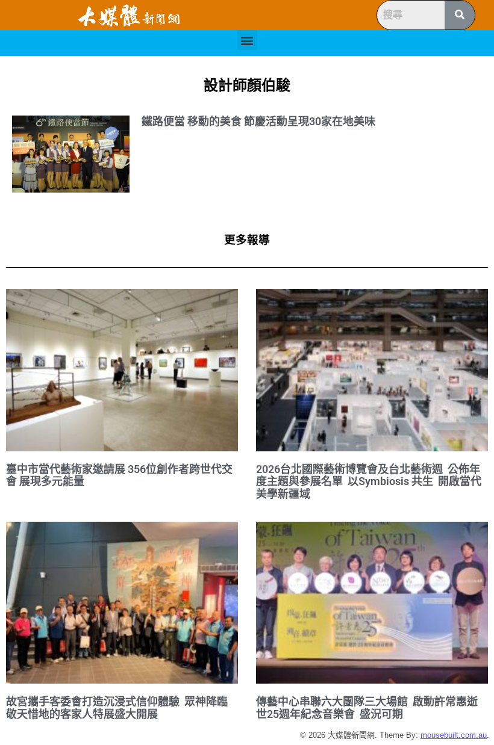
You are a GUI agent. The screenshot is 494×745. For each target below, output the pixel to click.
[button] (247, 40)
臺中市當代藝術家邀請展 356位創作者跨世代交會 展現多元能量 (119, 475)
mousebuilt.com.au (454, 735)
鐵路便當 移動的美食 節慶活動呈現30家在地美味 (258, 121)
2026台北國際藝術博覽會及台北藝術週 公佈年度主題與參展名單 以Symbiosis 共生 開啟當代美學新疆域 (368, 481)
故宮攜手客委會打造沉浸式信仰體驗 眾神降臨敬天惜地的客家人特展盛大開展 (117, 707)
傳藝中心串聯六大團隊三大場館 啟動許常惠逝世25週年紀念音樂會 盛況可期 (367, 707)
